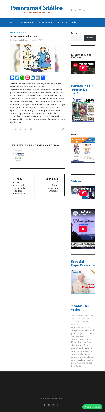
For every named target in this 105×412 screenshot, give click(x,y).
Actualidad (27, 22)
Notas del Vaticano (80, 307)
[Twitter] (80, 10)
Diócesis (62, 22)
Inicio (13, 22)
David (12, 33)
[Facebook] (71, 10)
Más (74, 22)
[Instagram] (75, 10)
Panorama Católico (20, 40)
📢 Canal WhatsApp (92, 407)
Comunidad (45, 22)
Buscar (74, 33)
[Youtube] (84, 10)
